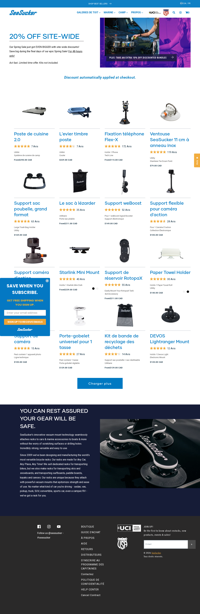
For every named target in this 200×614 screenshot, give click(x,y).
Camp (122, 12)
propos (136, 12)
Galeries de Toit (88, 12)
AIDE (84, 543)
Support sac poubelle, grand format (30, 208)
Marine (109, 12)
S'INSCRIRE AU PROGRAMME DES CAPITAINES (92, 564)
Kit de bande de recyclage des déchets (122, 341)
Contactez (87, 574)
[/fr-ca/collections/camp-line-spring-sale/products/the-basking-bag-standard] (79, 181)
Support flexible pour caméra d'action (167, 208)
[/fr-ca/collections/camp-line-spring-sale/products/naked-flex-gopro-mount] (170, 181)
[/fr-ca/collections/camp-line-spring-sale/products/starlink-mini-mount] (79, 250)
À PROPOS (88, 537)
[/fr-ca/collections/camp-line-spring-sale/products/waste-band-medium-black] (34, 181)
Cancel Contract (90, 595)
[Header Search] (175, 12)
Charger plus (100, 383)
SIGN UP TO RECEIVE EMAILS (25, 321)
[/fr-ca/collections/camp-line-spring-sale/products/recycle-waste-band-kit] (125, 314)
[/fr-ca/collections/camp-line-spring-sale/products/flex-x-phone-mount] (125, 112)
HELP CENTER (90, 589)
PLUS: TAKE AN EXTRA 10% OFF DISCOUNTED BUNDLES (138, 57)
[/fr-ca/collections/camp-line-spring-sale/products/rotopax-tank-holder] (125, 250)
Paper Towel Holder (170, 272)
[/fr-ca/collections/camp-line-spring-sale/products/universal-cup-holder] (79, 314)
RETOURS (87, 549)
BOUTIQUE (87, 526)
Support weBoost (123, 203)
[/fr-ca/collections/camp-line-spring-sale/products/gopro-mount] (34, 250)
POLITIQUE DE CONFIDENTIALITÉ (92, 581)
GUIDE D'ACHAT (90, 532)
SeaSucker (156, 552)
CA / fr (187, 3)
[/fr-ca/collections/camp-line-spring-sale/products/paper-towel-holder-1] (170, 250)
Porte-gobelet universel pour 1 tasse (75, 341)
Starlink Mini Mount (79, 272)
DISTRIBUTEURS (91, 554)
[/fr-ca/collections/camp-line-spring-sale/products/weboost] (125, 181)
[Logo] (23, 12)
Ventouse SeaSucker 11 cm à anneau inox (169, 139)
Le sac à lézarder (77, 203)
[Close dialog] (47, 280)
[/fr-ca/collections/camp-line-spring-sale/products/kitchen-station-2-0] (34, 112)
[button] (187, 12)
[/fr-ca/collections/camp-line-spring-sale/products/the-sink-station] (79, 112)
